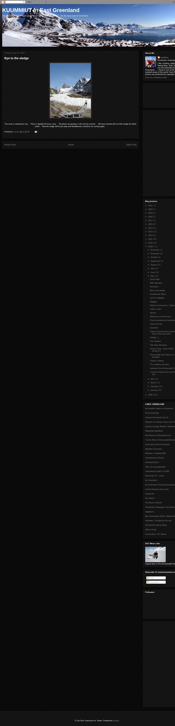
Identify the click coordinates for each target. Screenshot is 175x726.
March (154, 382)
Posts (151, 578)
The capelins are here (159, 364)
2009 (150, 246)
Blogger (116, 721)
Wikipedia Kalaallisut (154, 431)
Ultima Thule (150, 529)
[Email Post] (36, 132)
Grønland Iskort (152, 462)
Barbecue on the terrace (160, 316)
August (154, 265)
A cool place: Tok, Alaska (155, 534)
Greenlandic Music (158, 294)
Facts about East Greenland (157, 444)
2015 (150, 224)
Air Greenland (151, 480)
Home (71, 145)
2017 (150, 220)
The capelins (155, 341)
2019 (150, 213)
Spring (153, 313)
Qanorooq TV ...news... (155, 476)
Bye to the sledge (157, 290)
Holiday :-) (154, 337)
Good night (155, 279)
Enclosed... (155, 286)
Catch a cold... (156, 309)
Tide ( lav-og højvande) (155, 467)
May (153, 276)
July (152, 268)
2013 (150, 232)
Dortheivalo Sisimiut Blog (156, 525)
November (155, 253)
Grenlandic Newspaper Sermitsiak (160, 507)
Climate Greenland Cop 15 (156, 417)
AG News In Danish (153, 503)
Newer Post (10, 145)
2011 (150, 239)
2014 (150, 228)
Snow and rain (156, 324)
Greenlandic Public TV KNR (157, 471)
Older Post (131, 145)
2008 (150, 395)
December (155, 250)
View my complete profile (156, 77)
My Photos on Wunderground (158, 435)
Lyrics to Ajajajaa (157, 298)
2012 (150, 235)
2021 (150, 205)
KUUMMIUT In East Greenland (40, 10)
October (154, 257)
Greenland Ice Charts (154, 458)
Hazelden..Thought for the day (158, 520)
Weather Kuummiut (153, 449)
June (153, 272)
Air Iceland (149, 498)
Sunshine (154, 328)
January (154, 390)
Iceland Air (149, 494)
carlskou (164, 57)
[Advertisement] (157, 94)
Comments (153, 582)
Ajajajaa (153, 302)
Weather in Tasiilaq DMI (155, 453)
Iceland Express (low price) (157, 489)
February (155, 386)
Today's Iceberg (157, 361)
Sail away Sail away (158, 345)
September (156, 261)
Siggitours (149, 512)
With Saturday (156, 283)
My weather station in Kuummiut (159, 408)
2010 (150, 243)
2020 (150, 209)
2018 (150, 217)
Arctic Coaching (152, 413)
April (153, 379)
